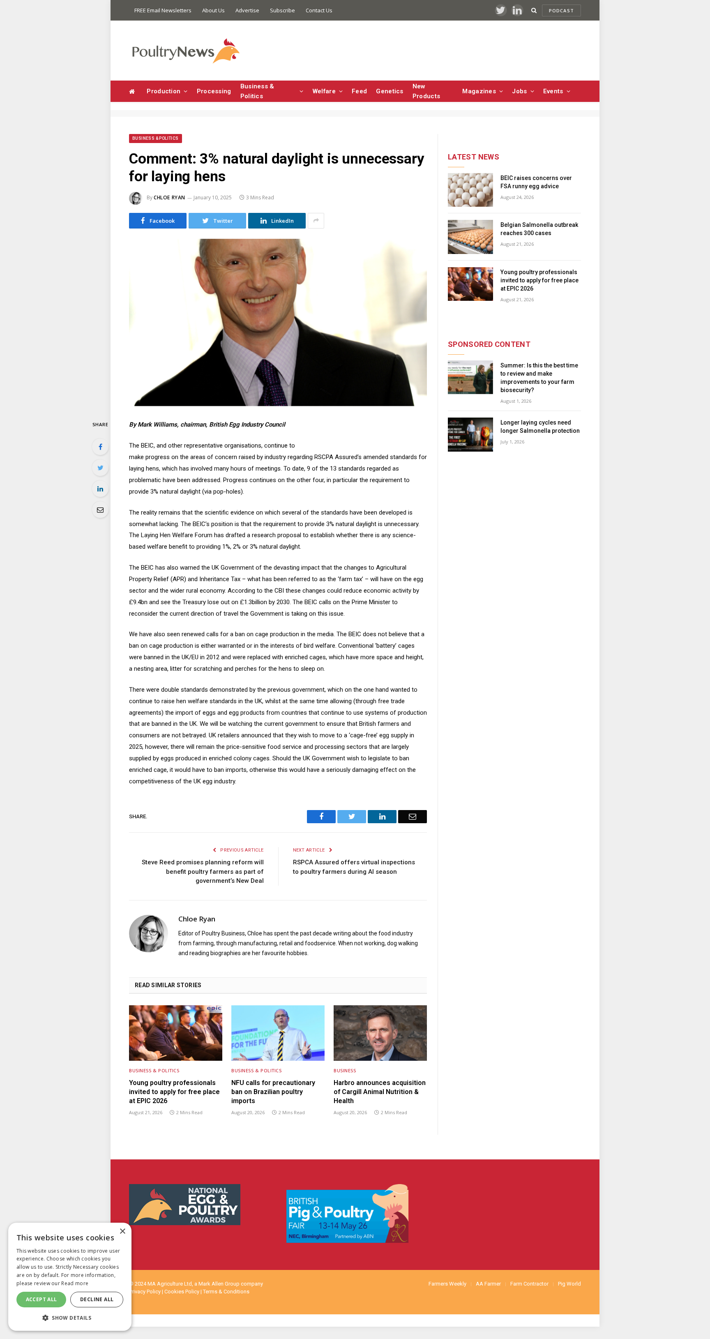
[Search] (534, 10)
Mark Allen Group (219, 1284)
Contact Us (319, 10)
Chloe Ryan (169, 197)
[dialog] (69, 1277)
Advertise (247, 10)
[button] (69, 1318)
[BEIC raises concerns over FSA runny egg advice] (470, 190)
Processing (214, 91)
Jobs (519, 91)
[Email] (100, 509)
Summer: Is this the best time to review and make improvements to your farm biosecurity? (539, 377)
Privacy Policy (145, 1291)
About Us (213, 10)
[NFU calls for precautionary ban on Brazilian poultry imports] (278, 1033)
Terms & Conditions (226, 1291)
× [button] (122, 1231)
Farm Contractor (529, 1284)
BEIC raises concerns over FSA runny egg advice (536, 182)
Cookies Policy (181, 1291)
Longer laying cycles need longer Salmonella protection (540, 426)
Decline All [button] (96, 1299)
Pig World (569, 1284)
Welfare (324, 91)
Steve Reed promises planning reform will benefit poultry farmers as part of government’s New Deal (203, 871)
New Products (426, 91)
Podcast (561, 10)
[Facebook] (100, 447)
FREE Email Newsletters (162, 10)
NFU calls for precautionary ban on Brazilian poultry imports (273, 1092)
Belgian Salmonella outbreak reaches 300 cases (539, 229)
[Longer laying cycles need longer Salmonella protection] (470, 435)
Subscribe (282, 10)
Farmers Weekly (447, 1284)
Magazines (479, 91)
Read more (74, 1283)
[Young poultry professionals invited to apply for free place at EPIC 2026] (175, 1033)
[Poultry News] (185, 51)
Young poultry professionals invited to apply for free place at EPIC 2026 (174, 1092)
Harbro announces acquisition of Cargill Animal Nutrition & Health (380, 1092)
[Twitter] (100, 467)
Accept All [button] (41, 1299)
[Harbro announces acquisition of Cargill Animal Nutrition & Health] (380, 1033)
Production (163, 91)
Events (553, 91)
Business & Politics (257, 91)
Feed (359, 91)
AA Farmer (488, 1284)
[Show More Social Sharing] (316, 221)
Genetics (389, 91)
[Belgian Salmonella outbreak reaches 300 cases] (470, 237)
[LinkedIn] (100, 488)
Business (345, 1070)
